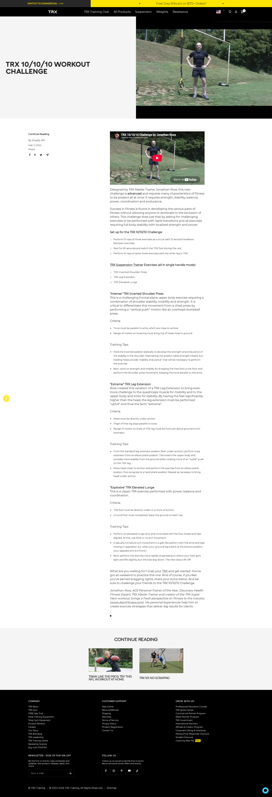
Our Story (33, 730)
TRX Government (184, 720)
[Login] (236, 12)
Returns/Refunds (110, 710)
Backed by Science (37, 744)
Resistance (180, 11)
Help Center (108, 706)
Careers (32, 727)
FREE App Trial (35, 713)
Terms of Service (110, 720)
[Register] (70, 773)
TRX (165, 571)
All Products (122, 11)
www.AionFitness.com (127, 602)
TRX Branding (35, 734)
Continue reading (38, 134)
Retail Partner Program (187, 717)
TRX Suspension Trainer (126, 265)
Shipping (106, 713)
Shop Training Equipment (41, 717)
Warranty (106, 717)
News (229, 21)
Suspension (143, 11)
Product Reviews (36, 723)
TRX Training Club (96, 11)
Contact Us (107, 730)
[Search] (230, 11)
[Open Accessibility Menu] (6, 398)
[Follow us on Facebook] (106, 771)
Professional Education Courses (191, 706)
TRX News (33, 706)
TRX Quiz (32, 710)
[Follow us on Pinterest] (121, 771)
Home (218, 21)
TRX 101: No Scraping (154, 678)
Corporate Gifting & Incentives (191, 730)
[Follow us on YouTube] (129, 771)
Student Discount (184, 737)
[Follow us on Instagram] (114, 771)
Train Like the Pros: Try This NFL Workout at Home (110, 678)
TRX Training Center (38, 740)
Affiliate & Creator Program (189, 727)
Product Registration (112, 727)
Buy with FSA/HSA (37, 747)
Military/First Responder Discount (192, 734)
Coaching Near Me (188, 740)
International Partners (186, 723)
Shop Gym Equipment (39, 720)
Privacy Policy (109, 723)
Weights (162, 11)
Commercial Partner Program (191, 713)
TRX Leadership (35, 737)
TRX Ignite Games (184, 710)
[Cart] (242, 11)
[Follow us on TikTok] (137, 771)
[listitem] (29, 155)
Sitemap (111, 788)
